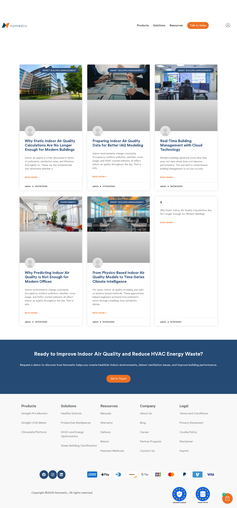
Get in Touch (118, 378)
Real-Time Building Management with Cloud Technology (181, 145)
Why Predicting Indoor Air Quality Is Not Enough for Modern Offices (47, 277)
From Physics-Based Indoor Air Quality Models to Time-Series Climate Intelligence (118, 277)
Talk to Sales (198, 25)
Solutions (159, 25)
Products (143, 25)
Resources (176, 25)
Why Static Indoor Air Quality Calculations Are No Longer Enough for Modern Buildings (50, 145)
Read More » (32, 177)
